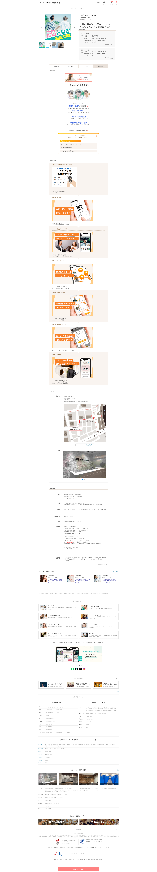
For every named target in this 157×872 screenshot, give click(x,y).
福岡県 (47, 732)
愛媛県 (50, 729)
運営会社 (50, 847)
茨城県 (61, 707)
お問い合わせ (97, 847)
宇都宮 (87, 724)
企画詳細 (56, 66)
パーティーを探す (79, 869)
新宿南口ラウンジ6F (99, 788)
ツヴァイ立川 (86, 790)
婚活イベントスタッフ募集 (85, 642)
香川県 (47, 729)
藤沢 (103, 713)
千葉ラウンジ (48, 797)
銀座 (93, 707)
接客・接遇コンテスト (99, 642)
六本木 (111, 707)
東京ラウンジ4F (83, 788)
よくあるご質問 (89, 847)
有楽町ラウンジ (90, 788)
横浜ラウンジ (48, 794)
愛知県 (47, 712)
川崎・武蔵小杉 (98, 713)
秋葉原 (96, 708)
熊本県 (53, 732)
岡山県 (47, 726)
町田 (108, 708)
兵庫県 (53, 709)
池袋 (114, 707)
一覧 (117, 691)
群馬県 (68, 707)
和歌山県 (64, 709)
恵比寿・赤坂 (107, 707)
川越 (89, 719)
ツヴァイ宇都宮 (48, 806)
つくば (87, 722)
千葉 (87, 716)
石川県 (50, 724)
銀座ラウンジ (58, 788)
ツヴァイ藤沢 (64, 794)
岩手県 (47, 718)
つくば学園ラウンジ (49, 803)
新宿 (87, 707)
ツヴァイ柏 (53, 797)
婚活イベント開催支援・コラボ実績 (61, 642)
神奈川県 (51, 707)
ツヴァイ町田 (92, 790)
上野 (93, 708)
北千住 (99, 708)
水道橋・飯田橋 (107, 710)
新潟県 (47, 721)
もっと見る (115, 571)
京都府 (50, 709)
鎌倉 (105, 713)
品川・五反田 (89, 708)
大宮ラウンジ (48, 800)
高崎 (87, 727)
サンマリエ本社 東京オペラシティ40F (66, 791)
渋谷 (115, 708)
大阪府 (47, 709)
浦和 (92, 719)
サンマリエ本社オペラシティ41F (75, 790)
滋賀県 (57, 709)
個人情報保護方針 (79, 847)
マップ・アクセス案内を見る (84, 445)
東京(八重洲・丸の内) (98, 707)
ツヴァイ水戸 (57, 803)
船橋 (91, 716)
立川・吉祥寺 (104, 708)
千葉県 (54, 707)
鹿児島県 (64, 732)
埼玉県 (58, 707)
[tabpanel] (58, 27)
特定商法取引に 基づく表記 (66, 847)
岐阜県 (53, 712)
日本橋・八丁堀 (100, 710)
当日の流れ (71, 66)
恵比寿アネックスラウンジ (110, 788)
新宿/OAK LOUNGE (49, 790)
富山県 (47, 724)
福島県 (53, 718)
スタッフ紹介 (74, 642)
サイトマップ (105, 847)
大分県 (57, 732)
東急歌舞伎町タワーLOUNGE (51, 791)
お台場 (91, 710)
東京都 (47, 707)
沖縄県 (68, 732)
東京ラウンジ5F (64, 788)
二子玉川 (112, 708)
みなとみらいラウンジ (56, 794)
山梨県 (50, 721)
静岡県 (50, 712)
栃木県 (65, 707)
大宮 (87, 719)
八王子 (95, 710)
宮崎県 (60, 732)
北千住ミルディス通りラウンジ (61, 790)
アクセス (86, 66)
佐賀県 (50, 732)
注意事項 (100, 66)
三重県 (57, 712)
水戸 (90, 722)
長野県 (53, 721)
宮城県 (50, 718)
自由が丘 (88, 710)
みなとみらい (91, 713)
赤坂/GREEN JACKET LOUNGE (103, 790)
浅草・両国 (113, 710)
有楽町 (89, 707)
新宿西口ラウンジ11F (50, 788)
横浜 (87, 713)
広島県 (50, 726)
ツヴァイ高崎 (48, 808)
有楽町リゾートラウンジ (74, 788)
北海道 (47, 715)
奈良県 (60, 709)
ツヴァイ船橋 (59, 797)
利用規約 (56, 847)
